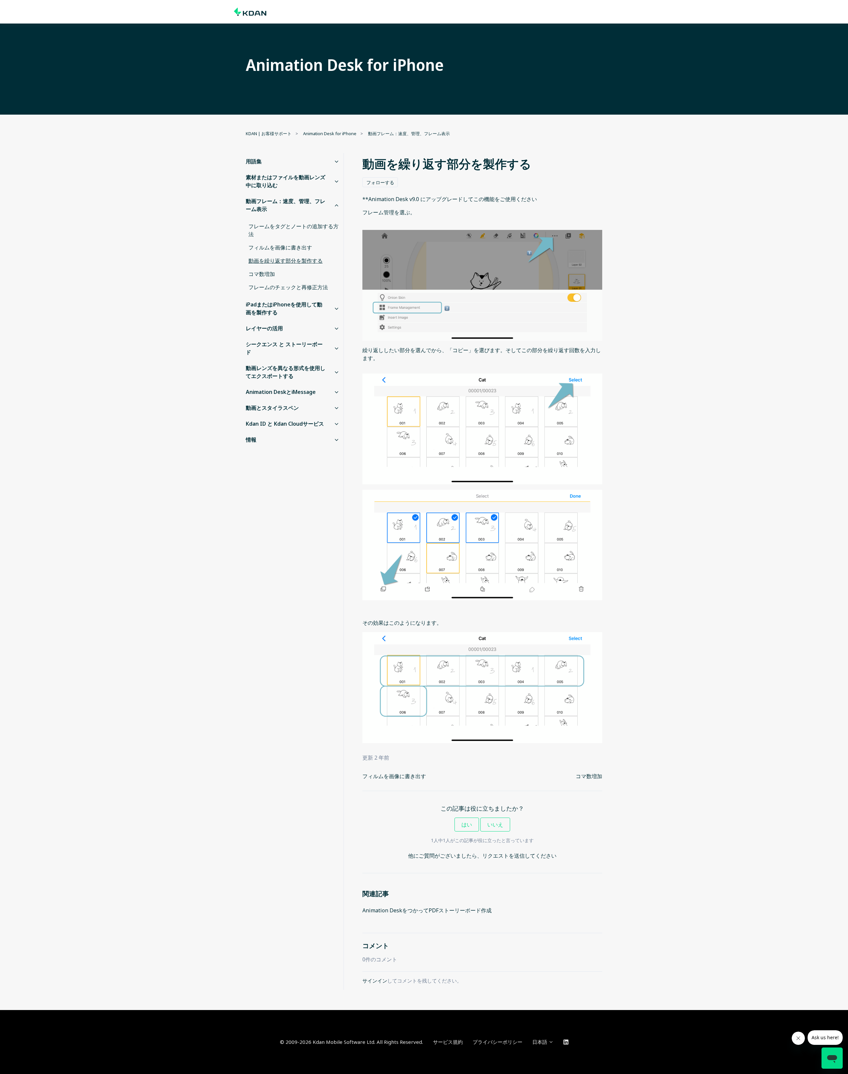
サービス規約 (448, 1042)
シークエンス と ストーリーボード (284, 348)
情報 (251, 439)
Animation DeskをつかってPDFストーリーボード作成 (427, 910)
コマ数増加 (589, 776)
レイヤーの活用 (264, 328)
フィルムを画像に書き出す (394, 776)
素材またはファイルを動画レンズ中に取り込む (285, 181)
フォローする (380, 182)
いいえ (495, 824)
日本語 (540, 1042)
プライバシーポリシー (497, 1042)
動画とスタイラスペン (272, 407)
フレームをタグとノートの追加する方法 (293, 230)
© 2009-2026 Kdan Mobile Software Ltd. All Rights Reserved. (351, 1042)
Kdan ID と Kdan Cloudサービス (285, 423)
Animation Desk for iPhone (329, 133)
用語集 (254, 161)
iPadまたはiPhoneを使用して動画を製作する (284, 308)
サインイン (374, 980)
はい (466, 824)
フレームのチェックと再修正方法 (288, 287)
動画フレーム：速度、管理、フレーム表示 (409, 133)
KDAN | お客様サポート (269, 133)
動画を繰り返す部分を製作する (285, 260)
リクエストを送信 (503, 855)
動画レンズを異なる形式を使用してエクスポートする (285, 372)
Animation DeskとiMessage (281, 392)
